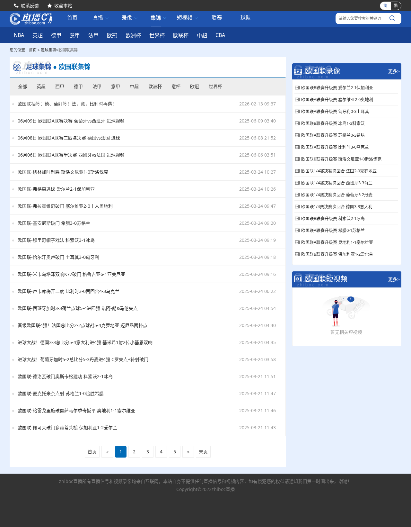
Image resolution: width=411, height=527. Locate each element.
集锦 (159, 17)
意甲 (75, 35)
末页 (203, 452)
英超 (37, 35)
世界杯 (157, 35)
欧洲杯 (133, 35)
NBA (19, 35)
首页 (72, 18)
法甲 (93, 35)
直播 (101, 17)
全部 (22, 86)
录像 (130, 17)
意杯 (175, 86)
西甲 (59, 86)
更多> (394, 71)
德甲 (56, 35)
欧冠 (112, 35)
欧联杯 (180, 35)
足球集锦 (48, 50)
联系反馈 (30, 6)
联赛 (217, 17)
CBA (220, 35)
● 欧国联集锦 (72, 66)
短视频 (188, 17)
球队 (245, 17)
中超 (202, 35)
